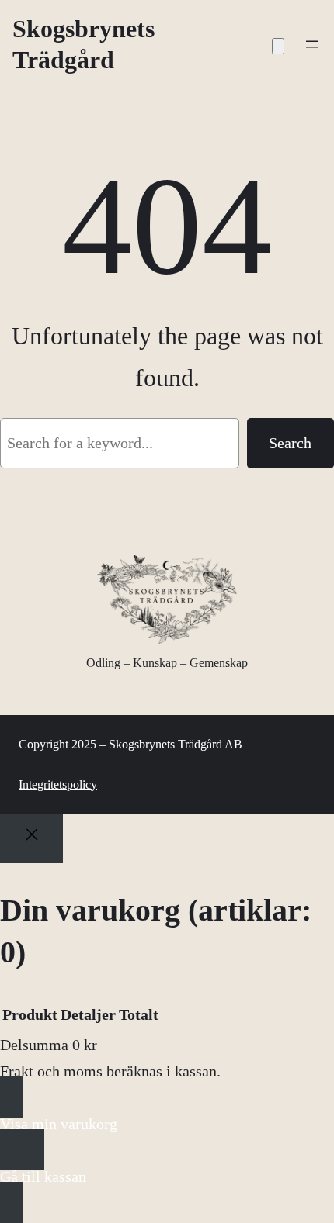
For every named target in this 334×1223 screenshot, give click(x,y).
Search (290, 442)
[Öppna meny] (312, 44)
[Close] (31, 839)
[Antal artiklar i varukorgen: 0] (278, 46)
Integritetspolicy (58, 784)
